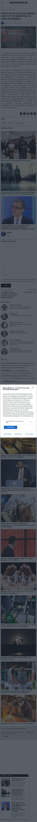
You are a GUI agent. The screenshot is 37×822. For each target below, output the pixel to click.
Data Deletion (8, 434)
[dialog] (18, 411)
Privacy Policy (29, 434)
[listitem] (18, 422)
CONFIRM (10, 427)
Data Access (18, 434)
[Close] (33, 388)
